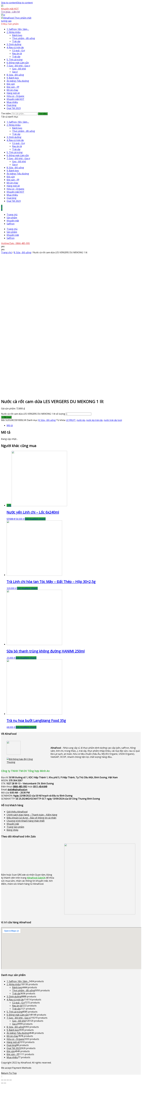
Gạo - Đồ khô (19, 68)
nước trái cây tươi (113, 420)
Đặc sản (11, 83)
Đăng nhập (12, 829)
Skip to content (17, 2)
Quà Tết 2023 (14, 108)
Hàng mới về (13, 93)
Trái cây (16, 41)
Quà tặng (11, 105)
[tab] (74, 425)
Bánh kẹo (17, 35)
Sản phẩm (12, 217)
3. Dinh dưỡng (14, 44)
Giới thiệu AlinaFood (17, 811)
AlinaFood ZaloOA (36, 877)
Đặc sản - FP (13, 86)
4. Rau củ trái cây (15, 47)
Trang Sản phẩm (15, 826)
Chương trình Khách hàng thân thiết (25, 820)
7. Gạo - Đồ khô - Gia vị (18, 65)
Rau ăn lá (17, 53)
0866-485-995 (20, 786)
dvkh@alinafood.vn (17, 789)
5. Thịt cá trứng (15, 59)
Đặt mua (29, 518)
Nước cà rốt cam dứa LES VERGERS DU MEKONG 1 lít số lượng (33, 413)
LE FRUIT (71, 420)
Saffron (10, 223)
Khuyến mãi (13, 220)
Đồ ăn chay (12, 90)
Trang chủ (12, 214)
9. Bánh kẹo (13, 77)
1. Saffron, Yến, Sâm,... (18, 29)
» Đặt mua (6, 417)
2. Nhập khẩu (14, 32)
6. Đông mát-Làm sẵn (18, 62)
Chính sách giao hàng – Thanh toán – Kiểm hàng (32, 814)
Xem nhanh (40, 518)
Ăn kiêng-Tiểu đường (18, 80)
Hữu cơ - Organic (15, 96)
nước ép (81, 420)
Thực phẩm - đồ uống (23, 38)
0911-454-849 (40, 786)
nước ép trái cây (94, 420)
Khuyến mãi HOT (10, 8)
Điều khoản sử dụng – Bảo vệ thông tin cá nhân (31, 817)
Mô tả (10, 425)
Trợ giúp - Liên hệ (10, 11)
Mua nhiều (12, 102)
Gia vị (15, 71)
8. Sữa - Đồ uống (15, 74)
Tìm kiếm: (6, 113)
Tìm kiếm (43, 114)
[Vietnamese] (3, 14)
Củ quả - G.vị (18, 50)
